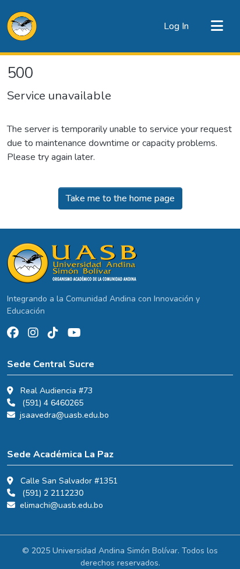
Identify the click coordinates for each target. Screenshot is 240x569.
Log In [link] (176, 26)
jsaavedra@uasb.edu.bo (64, 415)
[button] (22, 26)
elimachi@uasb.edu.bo (61, 505)
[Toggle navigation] (216, 26)
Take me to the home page (120, 198)
